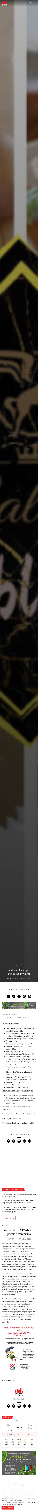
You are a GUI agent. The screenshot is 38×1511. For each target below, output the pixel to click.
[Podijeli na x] (13, 996)
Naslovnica (6, 1014)
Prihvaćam (8, 1508)
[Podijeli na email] (19, 996)
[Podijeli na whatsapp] (24, 996)
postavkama (19, 1504)
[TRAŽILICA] (30, 3)
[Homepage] (4, 3)
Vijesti (19, 965)
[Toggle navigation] (35, 3)
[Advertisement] (19, 1165)
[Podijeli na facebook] (8, 996)
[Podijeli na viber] (29, 996)
